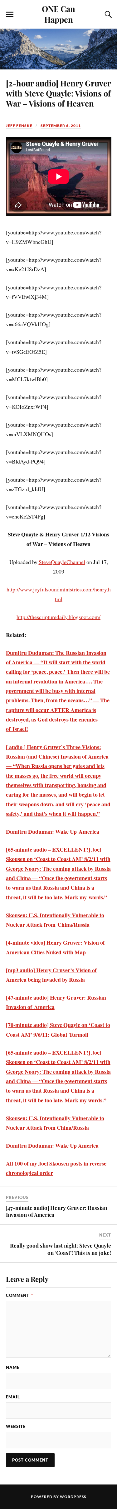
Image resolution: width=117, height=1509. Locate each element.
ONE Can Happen (58, 14)
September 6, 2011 (61, 125)
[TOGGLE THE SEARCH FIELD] (107, 14)
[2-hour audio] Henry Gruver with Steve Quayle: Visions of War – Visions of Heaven (58, 93)
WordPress (73, 1496)
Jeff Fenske (19, 125)
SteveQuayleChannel (62, 562)
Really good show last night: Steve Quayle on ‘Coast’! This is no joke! (60, 1249)
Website (16, 1426)
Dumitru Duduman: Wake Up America (52, 1145)
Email (13, 1396)
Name (12, 1367)
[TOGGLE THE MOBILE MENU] (9, 14)
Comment (19, 1295)
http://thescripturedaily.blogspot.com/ (58, 617)
